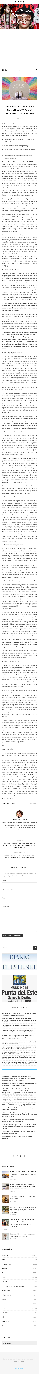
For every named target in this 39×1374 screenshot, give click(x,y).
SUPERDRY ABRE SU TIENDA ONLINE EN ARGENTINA (17, 1025)
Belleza (4, 1268)
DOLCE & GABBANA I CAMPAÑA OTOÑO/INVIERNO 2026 (18, 1057)
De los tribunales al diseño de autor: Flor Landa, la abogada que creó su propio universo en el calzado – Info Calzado (18, 1090)
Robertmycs (6, 1131)
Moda (4, 1304)
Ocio (3, 1308)
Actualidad (5, 1255)
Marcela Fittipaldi (9, 803)
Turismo (19, 103)
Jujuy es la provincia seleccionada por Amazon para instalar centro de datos (19, 1084)
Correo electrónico (8, 889)
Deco (3, 1277)
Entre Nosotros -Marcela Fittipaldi (13, 1286)
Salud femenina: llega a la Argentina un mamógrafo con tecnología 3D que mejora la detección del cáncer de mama (19, 1114)
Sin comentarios (32, 803)
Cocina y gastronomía (9, 1273)
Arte (3, 1260)
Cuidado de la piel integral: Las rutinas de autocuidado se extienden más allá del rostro (19, 1063)
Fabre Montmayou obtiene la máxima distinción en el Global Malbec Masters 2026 (19, 1048)
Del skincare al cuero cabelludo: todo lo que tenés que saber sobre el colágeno (18, 1107)
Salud (3, 1317)
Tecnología (5, 1321)
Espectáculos (6, 1290)
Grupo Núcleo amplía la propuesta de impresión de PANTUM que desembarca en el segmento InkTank (19, 1019)
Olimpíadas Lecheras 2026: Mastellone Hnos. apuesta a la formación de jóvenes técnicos (19, 1126)
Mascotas (5, 1299)
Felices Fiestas (6, 1295)
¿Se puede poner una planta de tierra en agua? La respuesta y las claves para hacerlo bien (18, 1031)
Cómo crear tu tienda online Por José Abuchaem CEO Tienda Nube (18, 1120)
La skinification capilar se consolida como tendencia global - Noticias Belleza (19, 1105)
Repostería (5, 1313)
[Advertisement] (19, 48)
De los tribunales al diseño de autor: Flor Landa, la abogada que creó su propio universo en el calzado (19, 1094)
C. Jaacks (22, 1361)
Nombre (5, 881)
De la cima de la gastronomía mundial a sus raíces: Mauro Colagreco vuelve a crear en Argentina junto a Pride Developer (18, 1037)
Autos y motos (6, 1264)
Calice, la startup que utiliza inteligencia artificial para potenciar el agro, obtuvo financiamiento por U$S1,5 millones (18, 1078)
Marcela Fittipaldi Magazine (19, 13)
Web (3, 898)
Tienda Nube (7, 1119)
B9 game (5, 1136)
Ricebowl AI (6, 1076)
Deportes (5, 1282)
